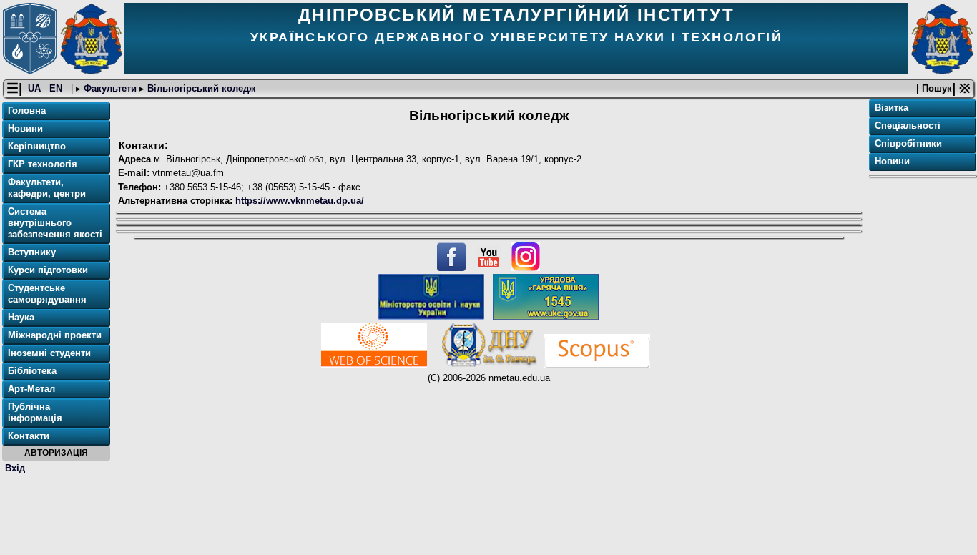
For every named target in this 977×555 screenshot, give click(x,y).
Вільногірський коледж (199, 88)
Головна (27, 110)
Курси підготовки (48, 270)
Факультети (110, 88)
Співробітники (908, 143)
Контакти (28, 436)
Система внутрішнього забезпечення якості (55, 223)
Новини (25, 128)
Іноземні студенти (49, 353)
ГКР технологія (42, 164)
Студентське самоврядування (47, 294)
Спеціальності (908, 125)
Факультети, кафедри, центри (47, 188)
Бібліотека (32, 370)
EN (57, 88)
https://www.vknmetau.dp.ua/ (298, 200)
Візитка (891, 107)
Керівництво (37, 146)
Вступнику (32, 252)
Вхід (15, 468)
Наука (21, 317)
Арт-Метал (31, 388)
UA (36, 88)
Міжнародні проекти (55, 335)
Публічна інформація (35, 412)
